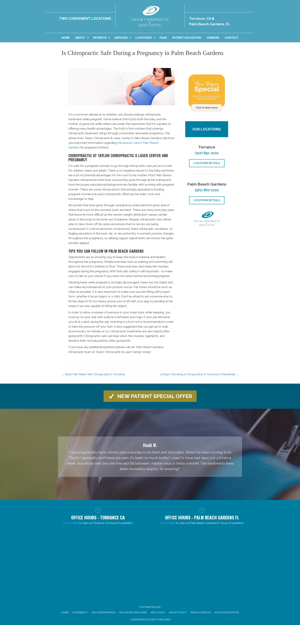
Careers (212, 37)
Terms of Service (200, 612)
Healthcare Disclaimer (133, 612)
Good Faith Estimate (227, 612)
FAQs (163, 37)
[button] (87, 37)
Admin (65, 612)
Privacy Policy (178, 612)
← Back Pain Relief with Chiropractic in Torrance (93, 374)
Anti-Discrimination (103, 612)
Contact (231, 37)
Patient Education (186, 37)
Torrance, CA (200, 18)
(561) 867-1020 (207, 190)
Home (66, 37)
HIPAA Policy (158, 612)
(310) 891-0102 (207, 153)
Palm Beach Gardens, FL (209, 24)
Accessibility (80, 612)
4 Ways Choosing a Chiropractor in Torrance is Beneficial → (199, 374)
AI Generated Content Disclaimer (150, 619)
